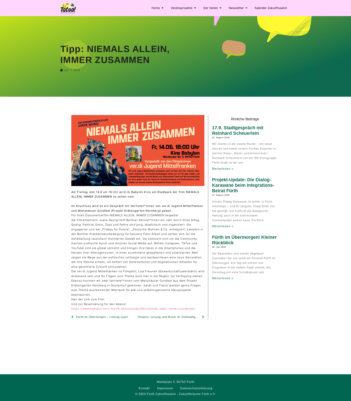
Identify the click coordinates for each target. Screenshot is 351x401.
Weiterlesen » (223, 168)
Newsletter (236, 8)
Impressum (165, 388)
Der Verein (210, 8)
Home (156, 8)
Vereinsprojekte (181, 8)
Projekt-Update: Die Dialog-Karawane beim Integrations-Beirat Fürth (243, 185)
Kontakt (144, 388)
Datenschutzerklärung (196, 388)
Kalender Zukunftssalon (271, 8)
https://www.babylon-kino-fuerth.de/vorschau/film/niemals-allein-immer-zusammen (133, 308)
